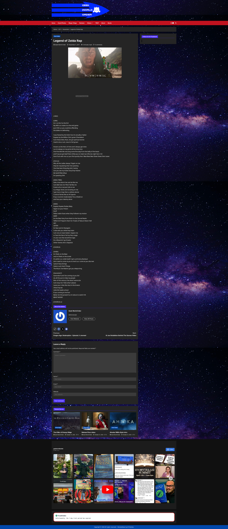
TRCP (97, 23)
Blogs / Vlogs (73, 23)
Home (53, 23)
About (103, 23)
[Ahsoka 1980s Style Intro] (123, 421)
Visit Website (74, 319)
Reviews (81, 23)
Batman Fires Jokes (88, 432)
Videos (89, 23)
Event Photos (62, 23)
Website (55, 391)
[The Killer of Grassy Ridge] (66, 421)
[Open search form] (175, 23)
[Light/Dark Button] (172, 23)
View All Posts (88, 319)
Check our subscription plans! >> (103, 518)
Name (55, 376)
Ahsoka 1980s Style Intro (118, 432)
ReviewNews (121, 527)
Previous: (69, 334)
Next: (121, 334)
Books (110, 23)
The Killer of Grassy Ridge (62, 432)
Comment (56, 352)
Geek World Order (60, 45)
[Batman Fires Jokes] (95, 421)
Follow (171, 449)
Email (55, 384)
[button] (54, 328)
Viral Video (57, 36)
